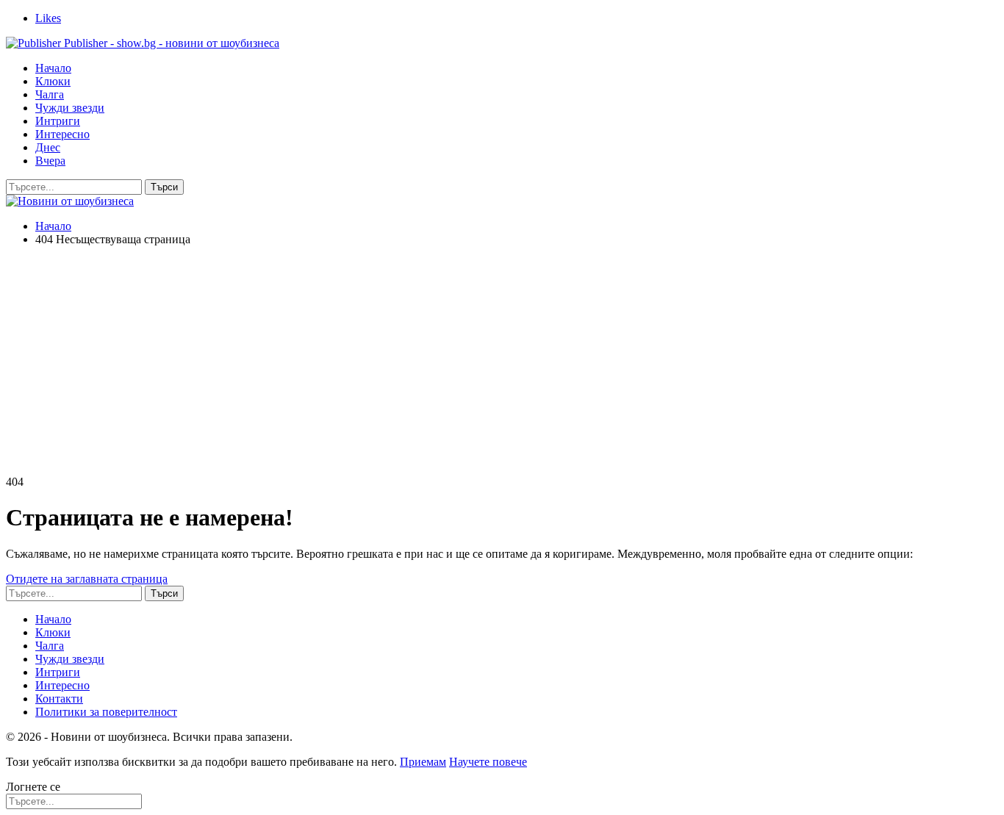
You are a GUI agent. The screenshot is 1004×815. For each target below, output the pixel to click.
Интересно (62, 134)
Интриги (57, 121)
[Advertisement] (502, 361)
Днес (47, 147)
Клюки (53, 81)
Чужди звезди (69, 107)
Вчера (50, 160)
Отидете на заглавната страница (87, 578)
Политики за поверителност (106, 712)
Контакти (59, 698)
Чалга (49, 94)
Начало (53, 68)
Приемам (423, 761)
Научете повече (488, 761)
